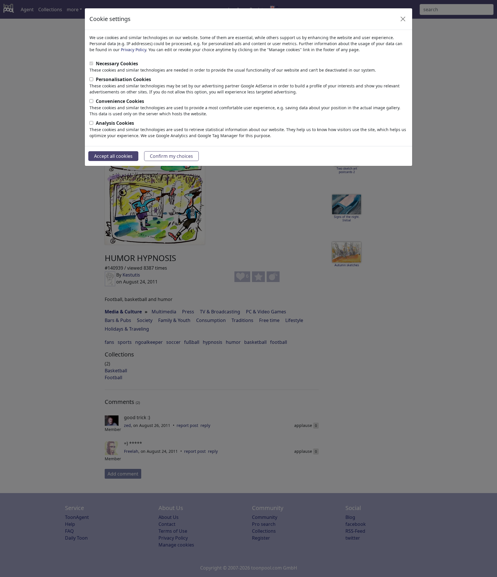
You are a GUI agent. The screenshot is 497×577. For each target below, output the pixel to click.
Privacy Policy (133, 49)
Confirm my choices (171, 156)
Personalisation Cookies (123, 79)
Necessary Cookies (117, 63)
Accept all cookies (113, 156)
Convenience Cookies (120, 101)
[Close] (403, 19)
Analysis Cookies (115, 123)
